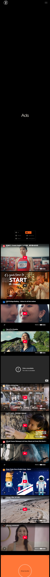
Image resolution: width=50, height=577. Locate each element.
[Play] (25, 285)
